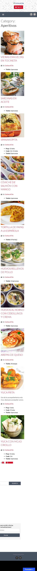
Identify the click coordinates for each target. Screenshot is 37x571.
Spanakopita (9, 139)
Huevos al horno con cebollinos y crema (12, 313)
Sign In (19, 7)
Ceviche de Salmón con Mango (9, 186)
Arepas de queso (12, 354)
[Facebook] (31, 14)
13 (6, 463)
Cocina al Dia (9, 65)
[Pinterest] (34, 14)
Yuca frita (8, 392)
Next (10, 463)
